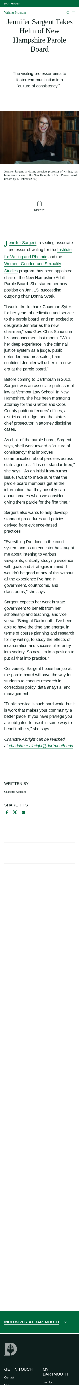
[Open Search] (68, 12)
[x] (15, 812)
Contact (9, 1377)
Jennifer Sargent (23, 243)
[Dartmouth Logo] (12, 4)
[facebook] (6, 812)
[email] (23, 812)
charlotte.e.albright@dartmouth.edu (41, 745)
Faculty (47, 1382)
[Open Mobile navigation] (73, 12)
